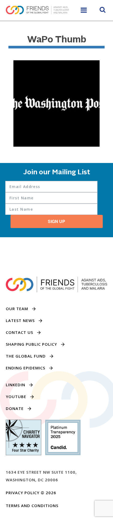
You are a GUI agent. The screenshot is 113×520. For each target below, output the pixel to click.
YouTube (16, 396)
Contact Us (19, 332)
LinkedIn (15, 384)
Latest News (20, 320)
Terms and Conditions (32, 505)
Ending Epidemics (25, 367)
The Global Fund (26, 356)
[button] (102, 10)
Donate (15, 408)
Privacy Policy (22, 492)
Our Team (17, 308)
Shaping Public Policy (31, 344)
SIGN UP (56, 221)
